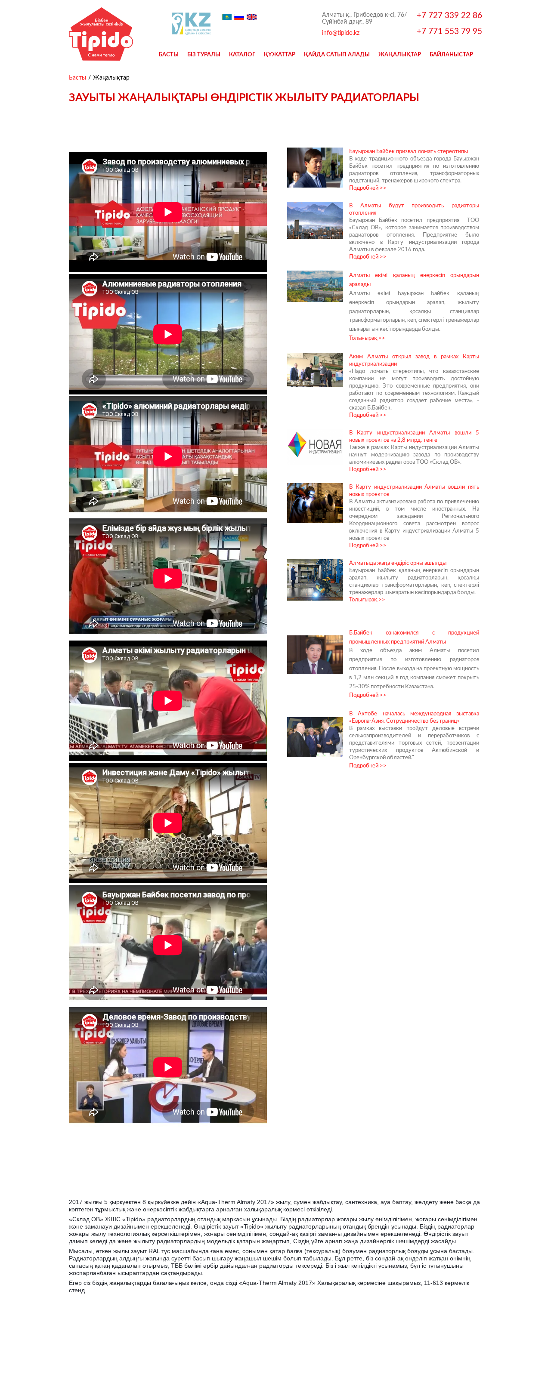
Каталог (242, 54)
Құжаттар (279, 54)
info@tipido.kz (340, 32)
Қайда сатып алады (337, 54)
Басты (169, 54)
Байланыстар (451, 54)
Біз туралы (203, 54)
